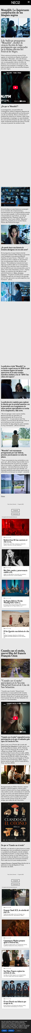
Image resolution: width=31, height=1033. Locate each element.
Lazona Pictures (6, 863)
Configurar (18, 1030)
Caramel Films (16, 863)
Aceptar (4, 1030)
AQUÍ (25, 1028)
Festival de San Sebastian (9, 746)
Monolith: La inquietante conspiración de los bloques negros (15, 12)
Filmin (3, 496)
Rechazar (11, 1030)
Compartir (15, 510)
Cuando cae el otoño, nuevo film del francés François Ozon (13, 653)
